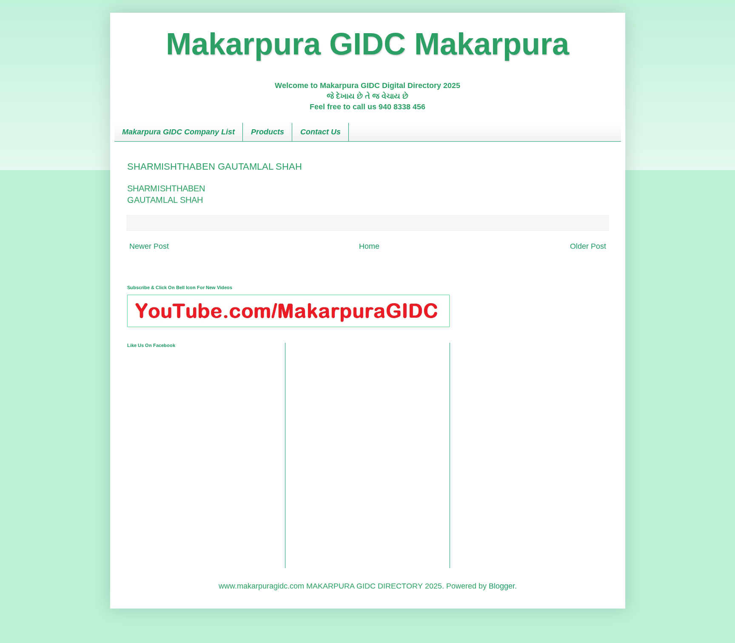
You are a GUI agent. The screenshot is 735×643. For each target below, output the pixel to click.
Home (369, 246)
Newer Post (149, 246)
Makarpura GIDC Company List (178, 132)
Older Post (588, 246)
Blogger (502, 586)
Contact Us (320, 132)
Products (267, 132)
